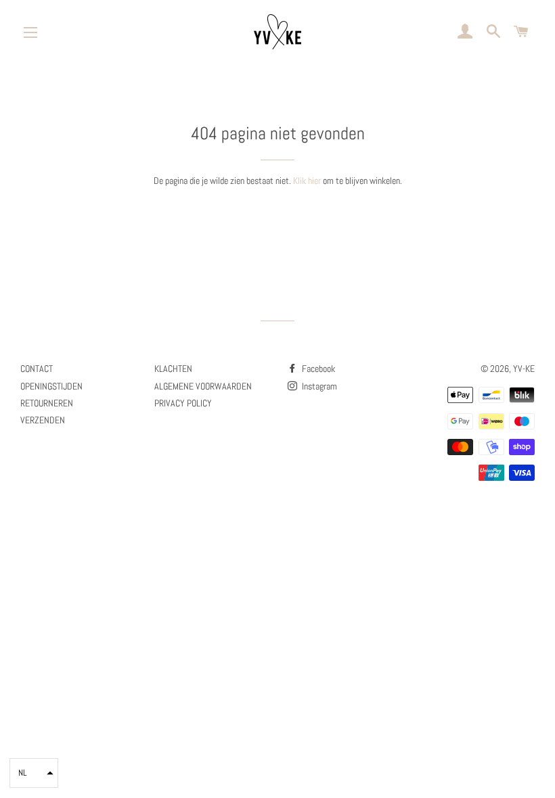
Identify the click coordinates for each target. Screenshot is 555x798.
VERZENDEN (42, 420)
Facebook (317, 368)
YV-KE (524, 368)
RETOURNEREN (46, 403)
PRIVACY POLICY (183, 403)
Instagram (318, 386)
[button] (33, 773)
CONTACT (36, 368)
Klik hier (307, 180)
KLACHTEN (173, 368)
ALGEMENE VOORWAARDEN (203, 386)
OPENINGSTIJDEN (51, 386)
